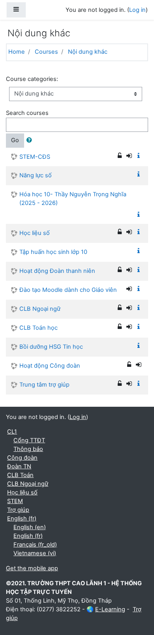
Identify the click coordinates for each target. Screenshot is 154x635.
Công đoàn (22, 457)
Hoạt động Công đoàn (49, 365)
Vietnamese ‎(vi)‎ (34, 553)
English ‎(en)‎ (29, 527)
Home (16, 51)
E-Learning (110, 609)
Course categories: (32, 79)
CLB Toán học (38, 327)
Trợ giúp (18, 509)
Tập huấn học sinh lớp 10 (53, 252)
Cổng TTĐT (29, 440)
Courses (46, 51)
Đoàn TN (19, 466)
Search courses (27, 112)
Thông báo (28, 449)
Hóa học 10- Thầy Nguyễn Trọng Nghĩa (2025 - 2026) (72, 199)
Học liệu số (34, 233)
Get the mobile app (32, 568)
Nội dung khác (87, 51)
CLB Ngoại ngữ (39, 308)
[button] (31, 140)
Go (15, 140)
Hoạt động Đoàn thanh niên (57, 270)
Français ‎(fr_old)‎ (35, 544)
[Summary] (140, 156)
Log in (137, 9)
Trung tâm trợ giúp (44, 384)
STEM (15, 501)
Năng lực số (35, 175)
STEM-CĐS (34, 156)
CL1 (12, 431)
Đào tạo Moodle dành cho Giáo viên (68, 289)
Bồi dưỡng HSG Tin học (51, 346)
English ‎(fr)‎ (21, 518)
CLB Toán (20, 475)
